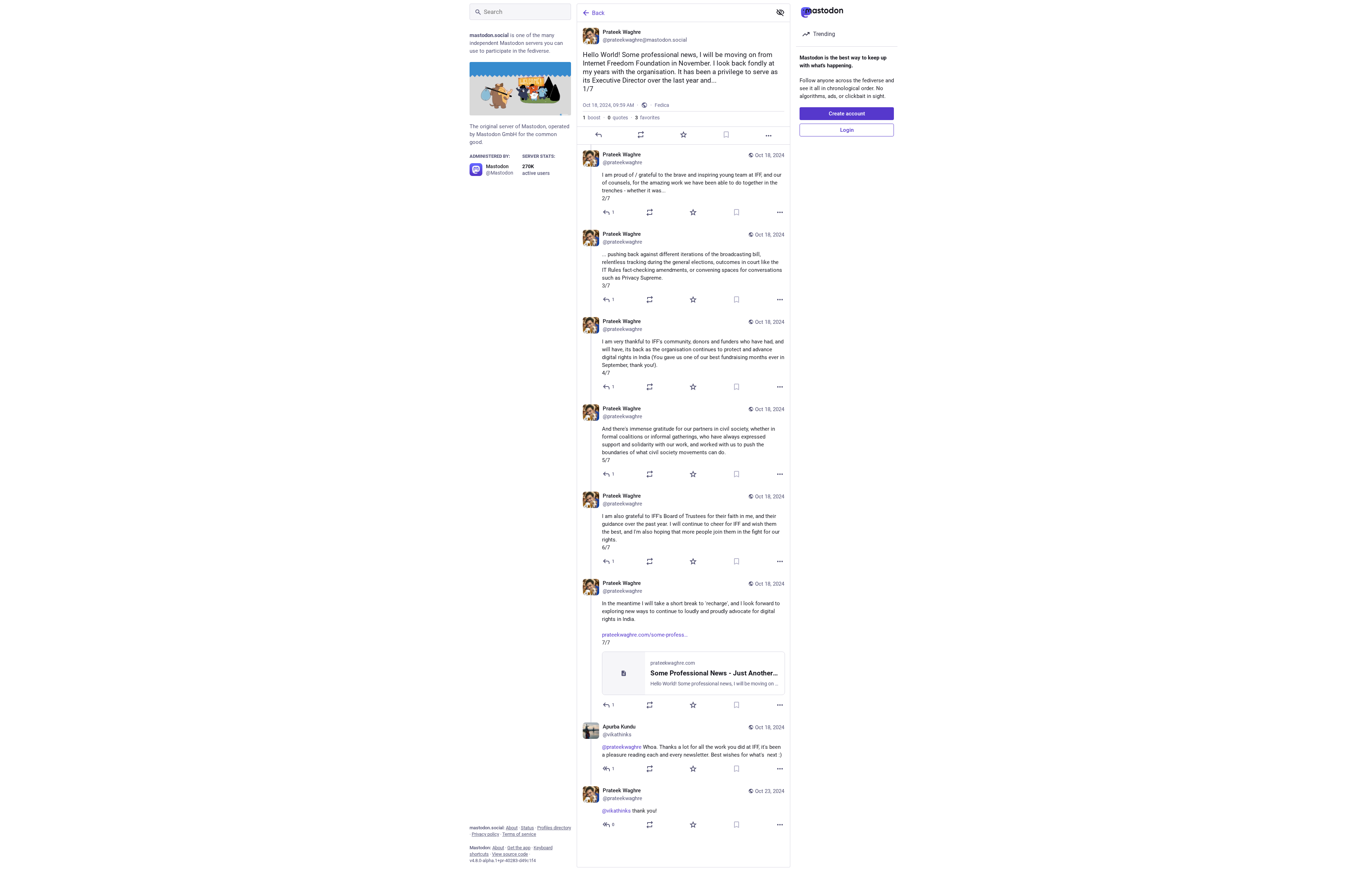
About (512, 827)
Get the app (518, 847)
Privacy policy (485, 834)
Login (847, 130)
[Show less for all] (780, 12)
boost (592, 117)
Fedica (662, 105)
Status (527, 827)
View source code (510, 854)
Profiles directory (554, 827)
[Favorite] (683, 134)
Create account (847, 113)
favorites (647, 117)
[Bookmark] (726, 134)
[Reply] (598, 134)
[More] (768, 135)
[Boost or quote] (641, 134)
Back (598, 13)
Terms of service (519, 834)
